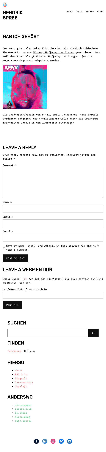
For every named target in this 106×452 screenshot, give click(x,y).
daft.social (23, 421)
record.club (23, 409)
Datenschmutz (24, 382)
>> (93, 333)
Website (8, 231)
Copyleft (21, 386)
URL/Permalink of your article (25, 289)
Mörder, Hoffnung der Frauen (53, 52)
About (18, 370)
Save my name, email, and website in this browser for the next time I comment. (52, 248)
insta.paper (23, 405)
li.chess (21, 413)
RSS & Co (21, 374)
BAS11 (46, 114)
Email (8, 217)
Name (7, 202)
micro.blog (22, 417)
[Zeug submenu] (93, 11)
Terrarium (14, 351)
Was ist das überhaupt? (45, 279)
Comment (9, 165)
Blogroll (21, 378)
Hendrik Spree (13, 15)
